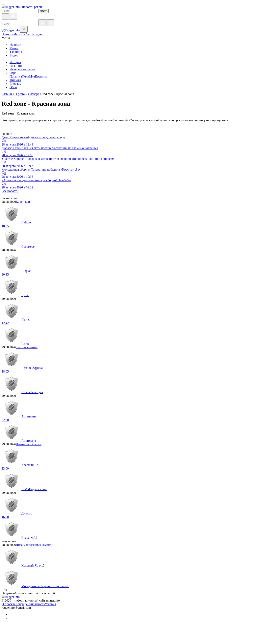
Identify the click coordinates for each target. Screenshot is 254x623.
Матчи (14, 48)
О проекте (8, 604)
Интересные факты (23, 69)
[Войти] (13, 16)
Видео (14, 55)
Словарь (15, 83)
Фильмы (15, 80)
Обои (13, 87)
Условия (50, 604)
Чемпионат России (28, 444)
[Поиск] (5, 16)
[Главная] (22, 7)
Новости (15, 44)
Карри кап (23, 201)
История (15, 62)
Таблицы (16, 51)
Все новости (10, 191)
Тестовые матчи (27, 347)
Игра (13, 73)
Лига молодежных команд (33, 544)
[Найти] (42, 22)
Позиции (16, 65)
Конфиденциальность (30, 604)
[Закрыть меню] (24, 29)
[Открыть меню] (3, 4)
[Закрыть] (50, 22)
